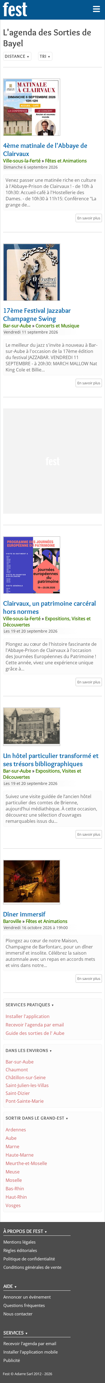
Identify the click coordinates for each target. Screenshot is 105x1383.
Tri (45, 56)
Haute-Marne (20, 1155)
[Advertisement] (52, 461)
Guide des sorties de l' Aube (35, 1033)
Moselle (14, 1180)
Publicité (11, 1360)
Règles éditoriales (20, 1250)
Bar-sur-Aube (20, 1062)
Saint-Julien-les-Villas (27, 1085)
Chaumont (17, 1070)
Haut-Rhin (16, 1197)
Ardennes (16, 1130)
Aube (11, 1138)
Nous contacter (17, 1314)
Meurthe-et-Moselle (26, 1163)
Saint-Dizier (18, 1093)
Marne (12, 1146)
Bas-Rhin (15, 1189)
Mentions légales (19, 1242)
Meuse (13, 1172)
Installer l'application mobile (30, 1352)
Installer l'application (28, 1016)
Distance (17, 56)
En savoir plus (88, 217)
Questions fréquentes (24, 1305)
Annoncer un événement (27, 1297)
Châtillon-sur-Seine (26, 1077)
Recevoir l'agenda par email (35, 1025)
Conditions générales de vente (32, 1267)
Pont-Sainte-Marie (25, 1101)
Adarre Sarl (24, 1373)
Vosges (13, 1205)
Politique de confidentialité (29, 1259)
